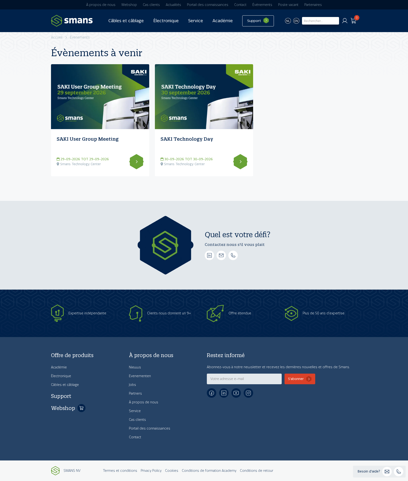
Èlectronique (166, 20)
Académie (222, 20)
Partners (135, 394)
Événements (262, 5)
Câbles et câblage (126, 20)
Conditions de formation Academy (209, 471)
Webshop (129, 5)
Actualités (173, 5)
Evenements (80, 37)
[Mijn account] (344, 20)
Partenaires (313, 5)
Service (195, 20)
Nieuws (135, 367)
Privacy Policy (151, 471)
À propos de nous (100, 5)
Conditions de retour (256, 471)
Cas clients (151, 5)
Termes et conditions (120, 471)
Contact (240, 5)
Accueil (56, 37)
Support (254, 21)
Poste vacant (288, 5)
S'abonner (296, 379)
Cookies (171, 471)
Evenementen (140, 376)
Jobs (132, 385)
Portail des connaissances (207, 5)
